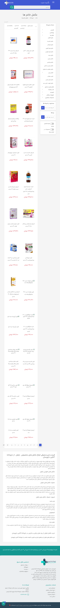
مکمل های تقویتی (49, 52)
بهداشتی (52, 33)
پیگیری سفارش (51, 592)
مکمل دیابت (50, 55)
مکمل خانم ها (50, 41)
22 (7, 445)
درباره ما (26, 569)
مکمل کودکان (50, 45)
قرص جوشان (50, 76)
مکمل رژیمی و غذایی (48, 66)
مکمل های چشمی (49, 80)
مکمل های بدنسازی (49, 87)
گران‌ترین (16, 28)
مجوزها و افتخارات (23, 571)
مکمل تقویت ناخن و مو (48, 83)
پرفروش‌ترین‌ (9, 25)
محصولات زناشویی (49, 98)
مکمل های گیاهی (49, 48)
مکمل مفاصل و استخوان (48, 69)
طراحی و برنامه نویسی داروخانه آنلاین (24, 605)
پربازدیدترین (23, 25)
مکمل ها (52, 35)
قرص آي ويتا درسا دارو (13, 327)
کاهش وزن (50, 73)
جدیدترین (17, 25)
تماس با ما (52, 596)
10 (11, 445)
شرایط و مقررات (51, 594)
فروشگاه (26, 567)
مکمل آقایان (50, 38)
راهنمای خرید (52, 588)
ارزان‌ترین (22, 28)
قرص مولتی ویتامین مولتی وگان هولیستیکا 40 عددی (13, 363)
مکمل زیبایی (50, 59)
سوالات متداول (24, 565)
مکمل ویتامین (50, 62)
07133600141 (23, 595)
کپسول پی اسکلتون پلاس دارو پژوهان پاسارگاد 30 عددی (13, 294)
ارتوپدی (52, 92)
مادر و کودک (51, 90)
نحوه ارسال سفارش (50, 590)
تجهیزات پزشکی (50, 95)
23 (4, 445)
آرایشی (52, 30)
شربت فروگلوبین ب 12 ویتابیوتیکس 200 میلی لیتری (28, 329)
